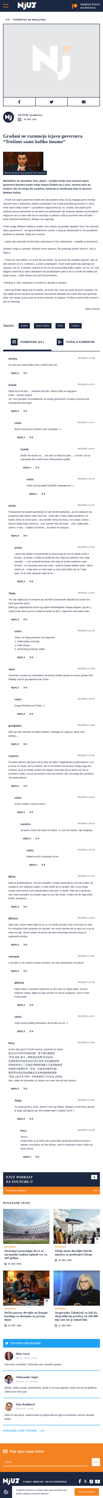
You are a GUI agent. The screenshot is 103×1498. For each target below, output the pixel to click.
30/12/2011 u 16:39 (86, 1130)
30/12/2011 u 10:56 (86, 1042)
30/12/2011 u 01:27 (86, 422)
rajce (11, 669)
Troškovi (75, 326)
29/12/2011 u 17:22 (86, 876)
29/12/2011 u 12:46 (86, 547)
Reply (15, 373)
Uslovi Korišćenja (56, 1482)
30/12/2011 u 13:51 (86, 1100)
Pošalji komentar (80, 341)
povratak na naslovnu (29, 19)
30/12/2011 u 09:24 (86, 449)
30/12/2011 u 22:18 (86, 631)
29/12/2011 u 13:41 (86, 593)
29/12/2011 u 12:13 (86, 384)
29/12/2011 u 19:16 (86, 918)
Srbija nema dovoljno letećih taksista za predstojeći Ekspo (73, 1252)
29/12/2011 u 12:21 (86, 505)
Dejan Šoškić (42, 326)
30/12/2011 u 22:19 (86, 479)
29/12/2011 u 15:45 (86, 755)
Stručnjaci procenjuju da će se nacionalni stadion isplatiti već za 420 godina (25, 1254)
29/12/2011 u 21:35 (86, 982)
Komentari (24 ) (32, 341)
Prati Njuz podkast (16, 1190)
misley (12, 358)
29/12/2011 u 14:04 (86, 668)
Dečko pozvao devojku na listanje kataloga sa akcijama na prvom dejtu (26, 1316)
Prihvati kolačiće (87, 1492)
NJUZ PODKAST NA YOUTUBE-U (19, 1179)
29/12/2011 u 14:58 (86, 725)
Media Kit (38, 1482)
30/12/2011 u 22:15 (86, 850)
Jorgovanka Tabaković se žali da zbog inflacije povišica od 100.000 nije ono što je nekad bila (76, 1316)
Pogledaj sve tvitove (20, 1430)
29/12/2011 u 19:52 (86, 956)
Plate (60, 326)
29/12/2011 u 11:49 (86, 358)
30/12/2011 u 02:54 (86, 823)
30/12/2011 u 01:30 (86, 797)
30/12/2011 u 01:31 (86, 1016)
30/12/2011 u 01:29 (86, 699)
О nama (27, 1482)
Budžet (24, 326)
